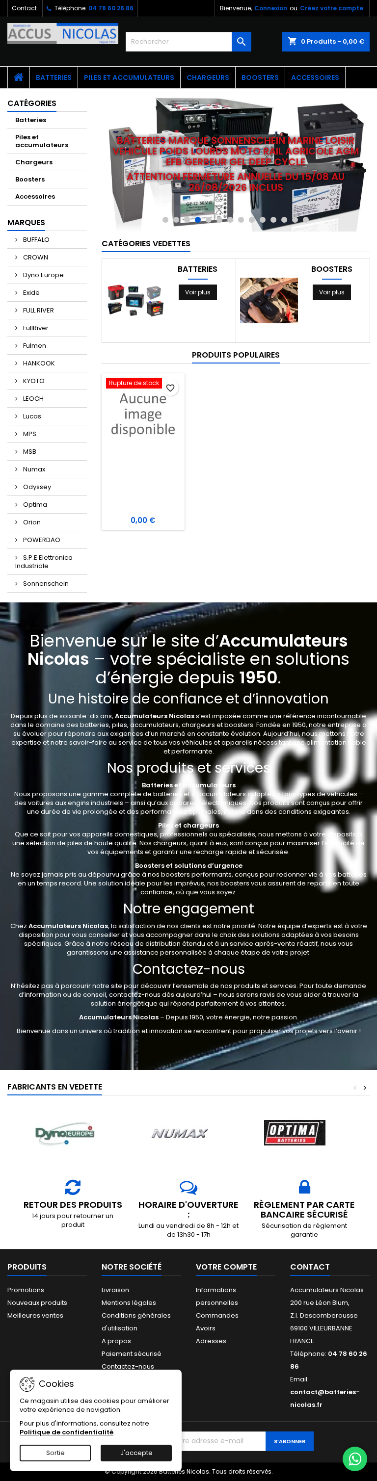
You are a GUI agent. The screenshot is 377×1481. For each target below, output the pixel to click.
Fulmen (34, 345)
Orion (31, 522)
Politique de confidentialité (66, 1432)
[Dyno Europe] (64, 1133)
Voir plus (198, 292)
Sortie (55, 1452)
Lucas (31, 416)
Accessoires (315, 77)
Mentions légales (129, 1302)
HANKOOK (38, 363)
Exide (31, 292)
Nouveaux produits (37, 1302)
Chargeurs (208, 77)
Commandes (217, 1315)
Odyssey (36, 487)
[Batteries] (135, 300)
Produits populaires (236, 355)
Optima (34, 504)
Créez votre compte (331, 8)
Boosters (260, 77)
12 (284, 220)
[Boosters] (269, 300)
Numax (33, 469)
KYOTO (33, 381)
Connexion (270, 8)
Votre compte (226, 1267)
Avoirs (205, 1328)
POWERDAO (41, 540)
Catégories (31, 103)
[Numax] (179, 1133)
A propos (116, 1341)
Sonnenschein (45, 583)
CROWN (35, 257)
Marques (26, 222)
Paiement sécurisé (132, 1353)
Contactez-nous (128, 1366)
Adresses (211, 1341)
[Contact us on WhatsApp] (355, 1459)
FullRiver (35, 328)
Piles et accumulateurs (129, 77)
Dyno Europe (43, 275)
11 (273, 220)
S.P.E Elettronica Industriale (44, 562)
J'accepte (136, 1452)
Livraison (115, 1290)
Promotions (25, 1290)
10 (263, 220)
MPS (29, 434)
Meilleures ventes (35, 1315)
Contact (24, 8)
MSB (29, 451)
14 (306, 220)
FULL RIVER (38, 310)
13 (295, 220)
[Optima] (294, 1133)
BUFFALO (36, 239)
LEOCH (33, 398)
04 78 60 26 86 (111, 8)
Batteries (54, 77)
